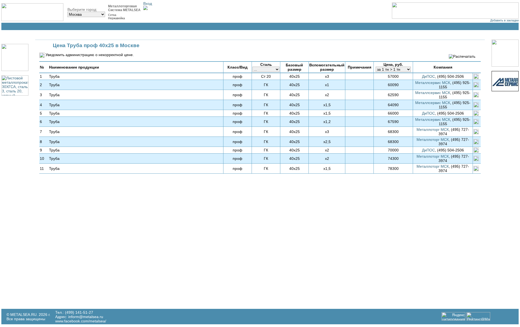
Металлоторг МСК (433, 129)
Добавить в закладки (504, 20)
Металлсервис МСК (432, 82)
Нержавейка (116, 18)
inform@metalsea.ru (85, 317)
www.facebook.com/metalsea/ (80, 321)
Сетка (112, 15)
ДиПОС (428, 76)
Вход (147, 3)
